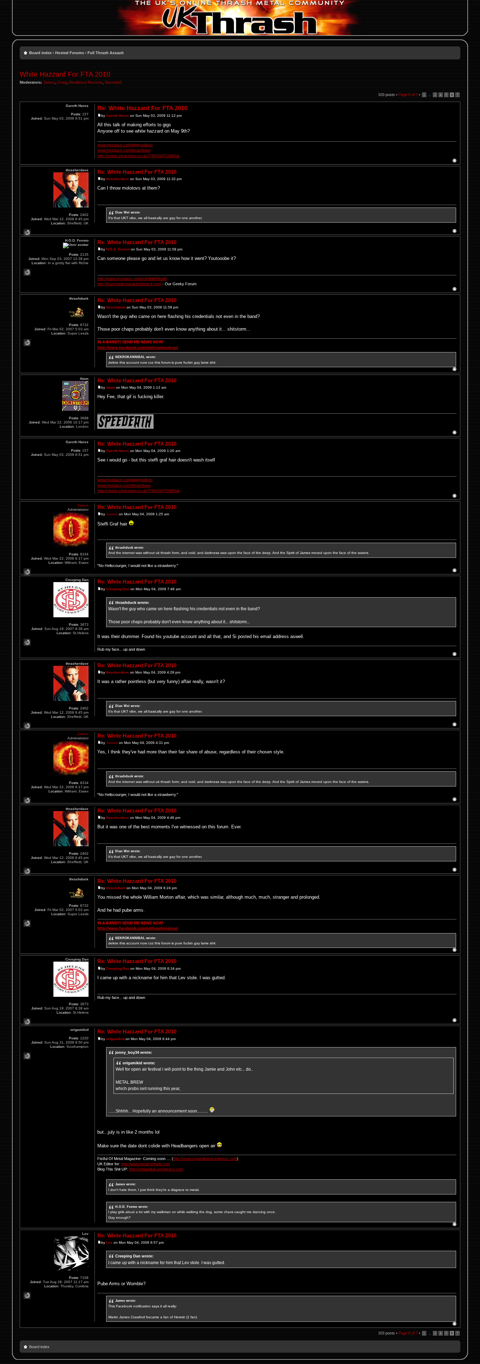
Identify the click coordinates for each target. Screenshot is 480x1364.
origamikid (115, 1039)
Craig (62, 82)
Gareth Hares (117, 115)
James (49, 82)
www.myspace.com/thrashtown (124, 150)
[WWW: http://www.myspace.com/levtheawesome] (27, 1295)
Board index (40, 53)
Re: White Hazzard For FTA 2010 (142, 108)
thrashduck (115, 307)
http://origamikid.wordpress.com (156, 1169)
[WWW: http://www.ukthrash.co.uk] (27, 571)
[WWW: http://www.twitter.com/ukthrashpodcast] (27, 342)
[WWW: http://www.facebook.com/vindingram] (27, 232)
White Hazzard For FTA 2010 (65, 74)
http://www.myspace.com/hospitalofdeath (132, 278)
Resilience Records (86, 82)
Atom (110, 387)
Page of (408, 95)
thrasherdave (117, 179)
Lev (109, 1242)
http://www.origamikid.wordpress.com (205, 1158)
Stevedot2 (113, 82)
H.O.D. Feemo (118, 249)
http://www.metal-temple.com (145, 1164)
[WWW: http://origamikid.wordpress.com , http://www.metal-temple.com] (27, 1055)
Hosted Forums (69, 53)
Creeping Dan (117, 589)
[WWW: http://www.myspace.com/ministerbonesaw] (27, 642)
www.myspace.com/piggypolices (125, 145)
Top (454, 160)
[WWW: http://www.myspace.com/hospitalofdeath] (27, 272)
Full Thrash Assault (105, 53)
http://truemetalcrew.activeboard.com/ (129, 284)
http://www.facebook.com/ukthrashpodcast (137, 347)
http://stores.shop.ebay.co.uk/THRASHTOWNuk (138, 156)
